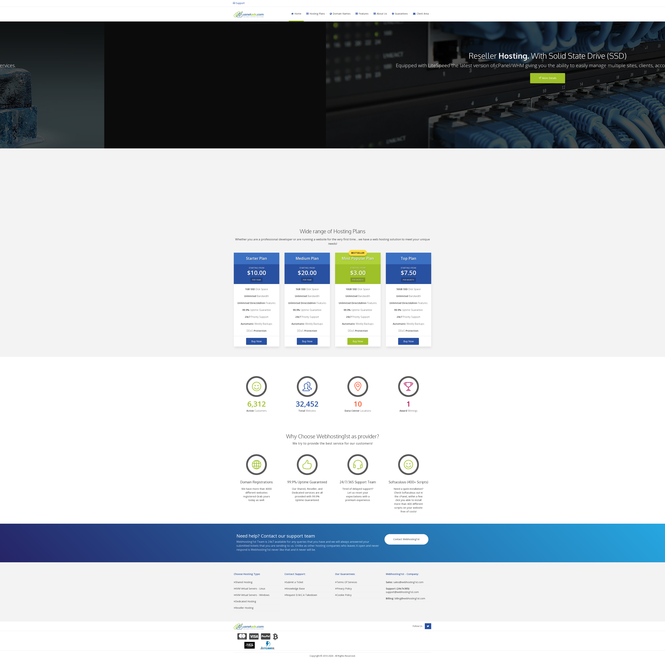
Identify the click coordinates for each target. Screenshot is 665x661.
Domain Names (342, 13)
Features (364, 13)
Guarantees (401, 13)
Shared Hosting (243, 582)
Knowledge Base (295, 588)
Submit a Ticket (294, 582)
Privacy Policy (344, 588)
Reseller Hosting (244, 607)
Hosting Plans (317, 13)
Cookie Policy (344, 595)
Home (297, 13)
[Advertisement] (332, 183)
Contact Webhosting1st (406, 539)
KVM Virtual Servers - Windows (252, 595)
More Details (333, 78)
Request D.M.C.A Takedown (301, 595)
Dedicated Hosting (245, 601)
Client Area (423, 13)
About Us (382, 13)
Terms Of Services (346, 582)
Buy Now (256, 341)
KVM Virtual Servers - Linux (250, 588)
